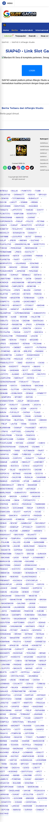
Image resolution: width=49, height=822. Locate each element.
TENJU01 (36, 382)
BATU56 (29, 397)
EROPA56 (4, 504)
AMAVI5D (20, 217)
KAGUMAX (33, 206)
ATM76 (17, 290)
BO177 (25, 370)
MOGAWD (34, 340)
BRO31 (3, 760)
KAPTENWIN (19, 622)
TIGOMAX (42, 664)
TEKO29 (19, 435)
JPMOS (18, 252)
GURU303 (34, 618)
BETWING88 (30, 660)
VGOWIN (35, 447)
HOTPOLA (25, 672)
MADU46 (40, 305)
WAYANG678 (5, 450)
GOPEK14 (4, 477)
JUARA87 (31, 217)
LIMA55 (3, 680)
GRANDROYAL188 (22, 244)
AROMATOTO (27, 687)
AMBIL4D (36, 481)
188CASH (32, 420)
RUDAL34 (29, 477)
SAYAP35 (15, 706)
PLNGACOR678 (6, 271)
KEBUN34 (30, 229)
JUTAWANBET (39, 557)
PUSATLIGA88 (6, 443)
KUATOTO (27, 638)
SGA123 (3, 408)
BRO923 (18, 634)
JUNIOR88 (5, 664)
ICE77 (2, 771)
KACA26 (31, 607)
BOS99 (41, 756)
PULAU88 (5, 542)
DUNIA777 (32, 233)
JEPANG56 (40, 324)
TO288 (37, 191)
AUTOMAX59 (28, 374)
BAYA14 (15, 504)
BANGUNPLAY (6, 584)
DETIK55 (26, 294)
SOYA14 (25, 466)
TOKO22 (3, 248)
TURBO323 (26, 454)
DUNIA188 (4, 416)
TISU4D (38, 511)
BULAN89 (17, 783)
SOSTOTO (16, 569)
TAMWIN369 (40, 504)
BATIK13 (37, 275)
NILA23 (3, 496)
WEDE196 (33, 596)
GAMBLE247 (26, 523)
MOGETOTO (27, 225)
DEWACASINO (31, 565)
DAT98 (28, 278)
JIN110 (4, 611)
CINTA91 (37, 290)
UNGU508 (18, 561)
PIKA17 (3, 527)
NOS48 (25, 645)
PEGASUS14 (39, 790)
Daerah (32, 36)
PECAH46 (37, 343)
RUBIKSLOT (34, 198)
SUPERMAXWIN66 (22, 313)
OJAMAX (20, 439)
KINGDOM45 (38, 706)
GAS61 (16, 557)
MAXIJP (42, 660)
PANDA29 (38, 515)
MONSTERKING (6, 489)
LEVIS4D (18, 695)
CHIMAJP (40, 809)
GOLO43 (15, 320)
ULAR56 (16, 301)
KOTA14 (30, 378)
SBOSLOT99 (5, 359)
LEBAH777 (38, 718)
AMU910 (36, 366)
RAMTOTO (5, 618)
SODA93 (18, 802)
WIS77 (2, 790)
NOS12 (40, 687)
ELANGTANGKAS (29, 576)
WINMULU (26, 275)
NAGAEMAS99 (7, 603)
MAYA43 (29, 668)
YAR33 (17, 450)
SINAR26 (14, 741)
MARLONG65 (5, 492)
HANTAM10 (30, 626)
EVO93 (41, 362)
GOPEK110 (4, 473)
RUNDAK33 (4, 458)
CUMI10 (42, 443)
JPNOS (29, 324)
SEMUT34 (27, 328)
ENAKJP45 (23, 447)
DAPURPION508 (6, 787)
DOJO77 (17, 511)
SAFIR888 (4, 236)
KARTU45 (29, 695)
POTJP (29, 359)
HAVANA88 (27, 806)
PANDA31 (4, 569)
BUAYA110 (30, 362)
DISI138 (3, 202)
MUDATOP (29, 664)
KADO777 (29, 347)
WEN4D (42, 653)
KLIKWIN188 (28, 309)
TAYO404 (19, 443)
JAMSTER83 (5, 278)
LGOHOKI (26, 404)
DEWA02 (29, 393)
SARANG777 (19, 194)
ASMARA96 (5, 641)
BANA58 (3, 385)
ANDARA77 (14, 343)
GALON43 (21, 603)
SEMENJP (14, 527)
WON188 (23, 317)
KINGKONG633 (33, 355)
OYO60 (3, 370)
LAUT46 (14, 424)
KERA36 (26, 343)
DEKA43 (24, 267)
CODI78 (33, 424)
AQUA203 (30, 550)
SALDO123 (41, 657)
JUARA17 (19, 355)
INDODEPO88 (5, 649)
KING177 (40, 752)
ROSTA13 (15, 466)
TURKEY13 (4, 305)
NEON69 (32, 691)
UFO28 (26, 481)
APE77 (39, 771)
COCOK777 (17, 683)
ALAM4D (15, 374)
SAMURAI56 (26, 385)
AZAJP (3, 404)
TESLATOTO (17, 229)
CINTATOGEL (31, 802)
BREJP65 (28, 351)
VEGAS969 (28, 657)
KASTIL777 (29, 252)
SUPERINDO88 (30, 538)
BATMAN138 (31, 599)
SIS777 (17, 729)
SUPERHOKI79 (6, 221)
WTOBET (18, 397)
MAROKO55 (35, 492)
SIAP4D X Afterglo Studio (23, 42)
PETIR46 (40, 221)
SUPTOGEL (16, 431)
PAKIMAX (39, 351)
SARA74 (3, 225)
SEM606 (24, 202)
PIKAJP (19, 221)
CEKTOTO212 (5, 699)
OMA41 (26, 706)
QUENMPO (16, 615)
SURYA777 (19, 649)
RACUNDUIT (40, 523)
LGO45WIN (27, 255)
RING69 (43, 538)
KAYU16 (27, 511)
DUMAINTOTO (39, 313)
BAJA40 (13, 764)
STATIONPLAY (32, 580)
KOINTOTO (31, 213)
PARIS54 (38, 294)
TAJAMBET (41, 737)
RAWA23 (3, 481)
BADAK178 (5, 550)
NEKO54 (12, 340)
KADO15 (31, 194)
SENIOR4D (34, 263)
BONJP (26, 557)
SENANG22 (4, 748)
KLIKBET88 (4, 546)
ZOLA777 (3, 657)
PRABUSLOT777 (7, 362)
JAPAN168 (20, 271)
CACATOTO (5, 347)
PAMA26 (39, 255)
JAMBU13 (4, 779)
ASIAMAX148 (41, 806)
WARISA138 (5, 561)
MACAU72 (17, 668)
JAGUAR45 (4, 775)
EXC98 (3, 267)
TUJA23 (37, 412)
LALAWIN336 (19, 607)
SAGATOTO (38, 466)
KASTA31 (15, 756)
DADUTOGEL (19, 206)
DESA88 (3, 745)
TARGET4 (4, 210)
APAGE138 (14, 645)
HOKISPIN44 (5, 420)
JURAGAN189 (5, 596)
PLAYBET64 (5, 259)
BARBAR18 (4, 255)
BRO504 (43, 599)
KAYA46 (3, 630)
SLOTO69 (15, 389)
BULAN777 (32, 534)
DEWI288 (3, 393)
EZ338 (13, 317)
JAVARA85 (38, 714)
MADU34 (13, 496)
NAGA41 (36, 672)
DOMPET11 (4, 301)
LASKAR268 (41, 760)
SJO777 (3, 599)
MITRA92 (16, 473)
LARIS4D (15, 806)
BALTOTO (41, 374)
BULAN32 (14, 592)
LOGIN (32, 70)
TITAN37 (36, 592)
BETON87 (4, 767)
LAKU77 (13, 202)
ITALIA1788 (35, 317)
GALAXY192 (5, 194)
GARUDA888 (39, 542)
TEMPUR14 (15, 538)
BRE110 (21, 485)
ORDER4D (4, 286)
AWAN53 (43, 420)
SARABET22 (40, 641)
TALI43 (12, 469)
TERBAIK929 (29, 298)
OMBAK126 (4, 573)
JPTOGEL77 (27, 527)
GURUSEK (42, 554)
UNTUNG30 (31, 489)
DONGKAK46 (5, 634)
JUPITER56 (29, 733)
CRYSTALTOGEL (30, 389)
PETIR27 (14, 630)
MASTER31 (19, 534)
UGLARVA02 (21, 263)
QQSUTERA (5, 622)
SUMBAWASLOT (7, 485)
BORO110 (18, 278)
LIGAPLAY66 (5, 378)
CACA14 (38, 328)
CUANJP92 (29, 431)
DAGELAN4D (14, 790)
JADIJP (20, 401)
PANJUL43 (18, 359)
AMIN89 (16, 775)
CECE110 (39, 473)
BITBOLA (4, 191)
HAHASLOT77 (5, 660)
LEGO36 (34, 336)
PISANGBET (30, 427)
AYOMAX (32, 439)
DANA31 (38, 278)
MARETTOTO (39, 244)
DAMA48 (3, 462)
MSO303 (35, 267)
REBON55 (14, 576)
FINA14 (23, 340)
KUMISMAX (30, 615)
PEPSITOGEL (32, 748)
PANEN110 (30, 435)
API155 (39, 668)
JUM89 (3, 340)
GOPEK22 (18, 550)
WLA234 (27, 290)
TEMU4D (29, 210)
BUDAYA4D (18, 653)
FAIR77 (17, 259)
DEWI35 (25, 592)
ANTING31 (41, 695)
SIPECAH (15, 294)
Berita (15, 30)
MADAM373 (5, 653)
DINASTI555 (20, 596)
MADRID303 (18, 748)
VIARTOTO (40, 527)
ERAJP (3, 469)
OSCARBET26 (6, 355)
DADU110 (15, 767)
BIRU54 (3, 412)
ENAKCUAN (5, 511)
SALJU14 (3, 706)
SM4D (19, 362)
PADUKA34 (26, 504)
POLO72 (29, 221)
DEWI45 (3, 523)
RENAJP (15, 752)
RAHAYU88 (37, 764)
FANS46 (17, 332)
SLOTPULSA (5, 290)
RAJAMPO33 (5, 313)
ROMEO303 (24, 680)
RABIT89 (3, 317)
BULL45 (14, 191)
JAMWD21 (26, 531)
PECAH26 (41, 569)
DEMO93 (4, 198)
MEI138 (17, 351)
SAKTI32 (3, 538)
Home (6, 30)
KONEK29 (4, 282)
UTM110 (4, 431)
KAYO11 (14, 385)
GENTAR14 (36, 630)
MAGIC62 (13, 267)
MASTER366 (5, 565)
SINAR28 (25, 741)
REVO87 (13, 523)
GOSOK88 (18, 798)
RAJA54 (14, 687)
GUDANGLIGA (26, 760)
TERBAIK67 (25, 714)
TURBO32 (41, 683)
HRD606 (34, 202)
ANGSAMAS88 (18, 282)
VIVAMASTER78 (6, 401)
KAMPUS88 (18, 213)
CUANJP (14, 225)
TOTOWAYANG (18, 198)
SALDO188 (16, 477)
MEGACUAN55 (33, 401)
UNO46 (13, 680)
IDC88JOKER (16, 393)
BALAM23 (42, 615)
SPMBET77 (41, 393)
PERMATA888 (5, 252)
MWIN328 (30, 798)
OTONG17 (29, 305)
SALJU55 (16, 542)
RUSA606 (27, 725)
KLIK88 (27, 542)
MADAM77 (15, 725)
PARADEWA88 (6, 217)
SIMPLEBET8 (17, 286)
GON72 (26, 767)
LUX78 (40, 298)
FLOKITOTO (5, 213)
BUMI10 (3, 576)
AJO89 (2, 366)
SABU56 (3, 592)
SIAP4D (5, 42)
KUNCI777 (14, 404)
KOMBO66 (20, 519)
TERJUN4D (33, 271)
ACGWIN (3, 389)
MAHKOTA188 (16, 599)
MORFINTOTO (6, 263)
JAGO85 (16, 546)
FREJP (4, 424)
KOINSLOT (4, 508)
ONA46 (28, 416)
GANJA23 (4, 691)
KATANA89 (28, 569)
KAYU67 (18, 710)
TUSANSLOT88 (6, 336)
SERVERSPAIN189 (8, 382)
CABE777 (16, 703)
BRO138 (30, 554)
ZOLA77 (31, 622)
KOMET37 (4, 229)
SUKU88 (40, 611)
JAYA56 (19, 584)
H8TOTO (43, 427)
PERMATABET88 (19, 691)
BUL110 (3, 531)
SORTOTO (17, 458)
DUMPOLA (4, 722)
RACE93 (3, 309)
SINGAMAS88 (16, 626)
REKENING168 (31, 248)
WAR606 (3, 466)
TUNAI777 (19, 554)
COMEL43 (4, 615)
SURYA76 (41, 508)
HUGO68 (27, 473)
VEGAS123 (4, 783)
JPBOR (13, 240)
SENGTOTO (5, 798)
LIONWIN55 (4, 683)
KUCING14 (17, 580)
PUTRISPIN (41, 347)
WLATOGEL (19, 420)
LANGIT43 (4, 703)
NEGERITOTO (25, 469)
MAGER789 (15, 298)
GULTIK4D (35, 240)
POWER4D (5, 351)
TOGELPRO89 (6, 435)
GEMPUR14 (6, 397)
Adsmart (8, 36)
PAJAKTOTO (5, 729)
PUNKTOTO (26, 191)
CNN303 (3, 626)
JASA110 (37, 404)
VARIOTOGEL (18, 722)
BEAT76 (3, 672)
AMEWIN (23, 240)
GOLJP (3, 240)
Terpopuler (20, 36)
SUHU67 (28, 641)
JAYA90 (32, 603)
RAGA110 (42, 546)
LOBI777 (13, 672)
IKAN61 (14, 588)
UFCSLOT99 (28, 794)
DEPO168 (5, 809)
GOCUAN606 (5, 206)
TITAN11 (29, 737)
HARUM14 (38, 531)
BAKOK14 (39, 332)
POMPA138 (16, 733)
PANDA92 (17, 664)
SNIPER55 (15, 481)
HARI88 (18, 699)
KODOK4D (13, 771)
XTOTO (38, 775)
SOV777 (40, 210)
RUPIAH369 (40, 710)
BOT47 (28, 236)
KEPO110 (30, 584)
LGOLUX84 (39, 725)
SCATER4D (36, 370)
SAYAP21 (40, 729)
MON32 (3, 714)
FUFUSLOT (14, 412)
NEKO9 (16, 255)
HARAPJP (15, 309)
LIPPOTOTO (17, 210)
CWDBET (17, 347)
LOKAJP (38, 454)
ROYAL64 (40, 634)
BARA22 (38, 236)
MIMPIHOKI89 (28, 756)
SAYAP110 (4, 454)
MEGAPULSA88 (34, 282)
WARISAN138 (38, 741)
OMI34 (16, 500)
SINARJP (18, 427)
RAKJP (30, 508)
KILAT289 (14, 531)
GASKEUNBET (30, 301)
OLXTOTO (5, 668)
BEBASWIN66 (5, 710)
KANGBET (17, 573)
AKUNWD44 (33, 676)
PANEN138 (28, 611)
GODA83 (38, 416)
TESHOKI (15, 745)
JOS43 (19, 489)
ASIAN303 (28, 729)
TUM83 (15, 454)
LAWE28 (15, 328)
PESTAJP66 (5, 332)
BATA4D (3, 275)
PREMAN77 (5, 580)
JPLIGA (3, 638)
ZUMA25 (39, 638)
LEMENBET (39, 462)
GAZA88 (28, 699)
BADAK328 (32, 485)
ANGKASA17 (5, 534)
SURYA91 (28, 809)
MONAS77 (17, 305)
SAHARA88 (41, 477)
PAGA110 (26, 366)
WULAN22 (4, 328)
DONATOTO (6, 802)
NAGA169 (36, 496)
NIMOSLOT (19, 378)
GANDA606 (14, 370)
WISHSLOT (4, 233)
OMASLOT (26, 462)
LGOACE (3, 588)
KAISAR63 (29, 561)
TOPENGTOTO (29, 500)
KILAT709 (4, 294)
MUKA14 (24, 630)
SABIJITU (4, 320)
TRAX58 (3, 298)
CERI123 (29, 683)
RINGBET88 (17, 324)
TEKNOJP (4, 324)
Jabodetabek (26, 30)
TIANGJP (41, 458)
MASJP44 (4, 718)
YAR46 (23, 424)
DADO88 (26, 320)
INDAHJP (4, 687)
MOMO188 (31, 286)
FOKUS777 (23, 382)
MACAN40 (39, 385)
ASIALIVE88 (5, 500)
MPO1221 (43, 194)
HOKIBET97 (37, 645)
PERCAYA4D (16, 248)
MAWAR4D (16, 416)
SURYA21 (14, 275)
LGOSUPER (17, 236)
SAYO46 (27, 790)
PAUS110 (17, 641)
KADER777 (13, 366)
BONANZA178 (18, 233)
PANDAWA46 (21, 336)
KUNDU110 (15, 657)
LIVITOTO (27, 259)
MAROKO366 (33, 787)
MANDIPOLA (5, 695)
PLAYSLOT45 (5, 244)
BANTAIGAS (38, 320)
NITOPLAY (40, 225)
